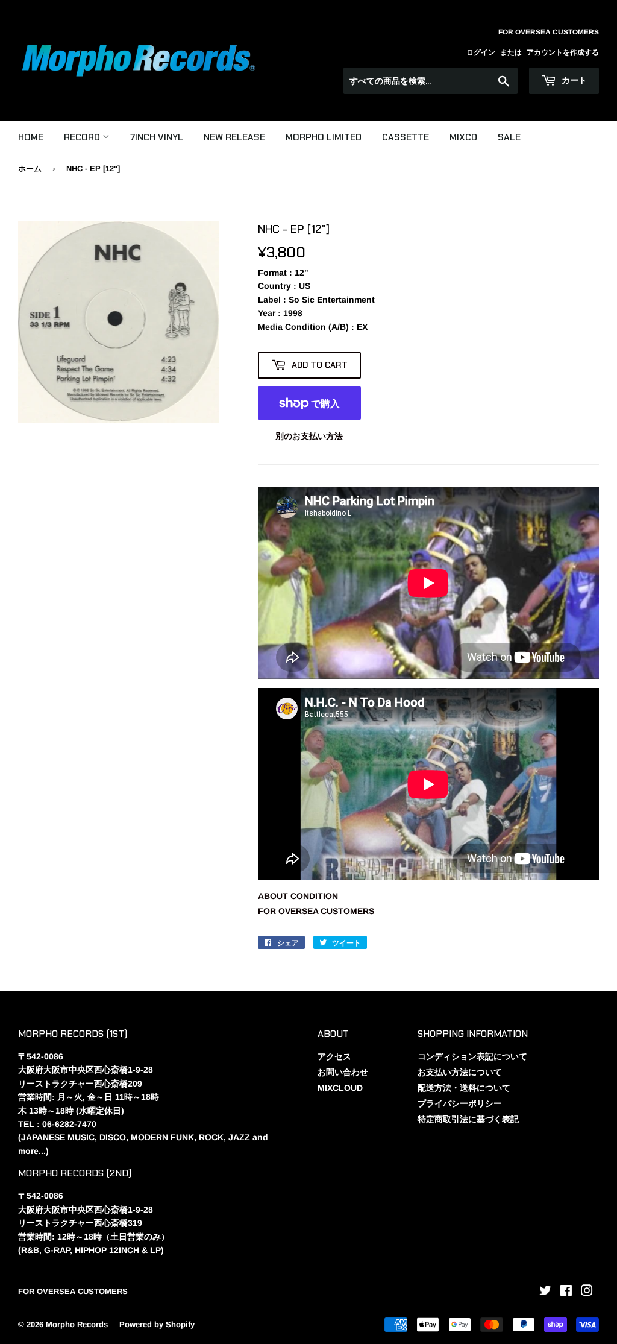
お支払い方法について (460, 1072)
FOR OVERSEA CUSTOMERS (316, 911)
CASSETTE (405, 137)
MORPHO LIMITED (324, 137)
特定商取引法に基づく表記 (468, 1119)
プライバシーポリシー (460, 1103)
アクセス (334, 1056)
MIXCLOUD (340, 1088)
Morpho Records (77, 1324)
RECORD (83, 137)
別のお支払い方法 (309, 436)
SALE (509, 137)
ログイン (480, 52)
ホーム (30, 168)
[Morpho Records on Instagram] (587, 1292)
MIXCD (463, 137)
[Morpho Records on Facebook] (566, 1292)
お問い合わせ (343, 1072)
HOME (30, 137)
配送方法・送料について (464, 1088)
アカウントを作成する (563, 52)
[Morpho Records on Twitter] (545, 1292)
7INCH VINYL (156, 137)
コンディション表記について (472, 1056)
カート (573, 80)
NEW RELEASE (234, 137)
